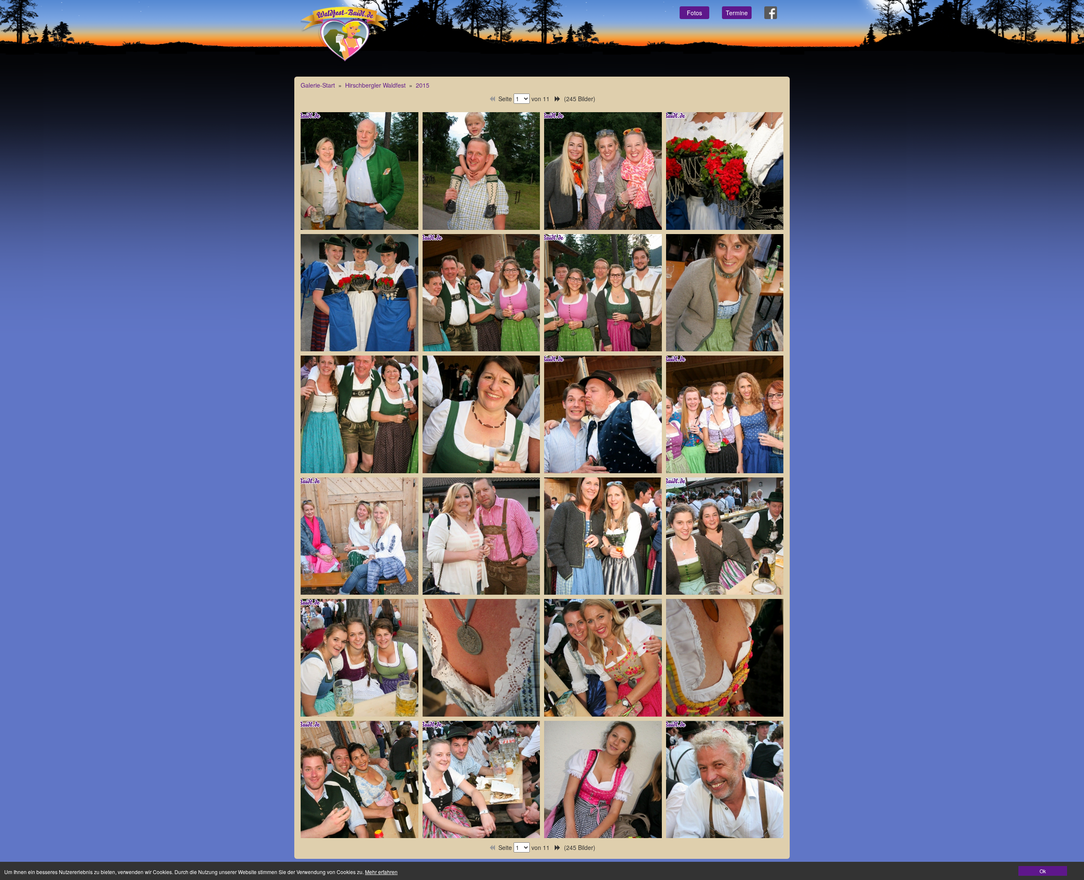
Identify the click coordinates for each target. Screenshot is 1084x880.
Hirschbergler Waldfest (375, 85)
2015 (422, 85)
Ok (1043, 870)
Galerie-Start (318, 85)
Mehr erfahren (381, 871)
